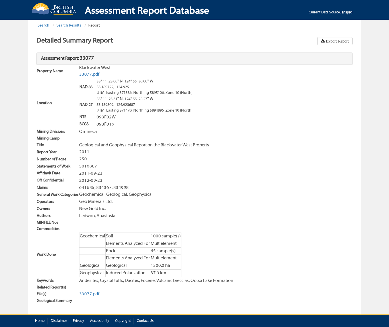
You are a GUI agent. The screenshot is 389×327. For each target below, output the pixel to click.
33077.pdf (89, 74)
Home (40, 321)
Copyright (123, 321)
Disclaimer (59, 321)
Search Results (68, 25)
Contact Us (145, 321)
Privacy (78, 321)
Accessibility (99, 321)
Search (43, 25)
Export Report (337, 41)
